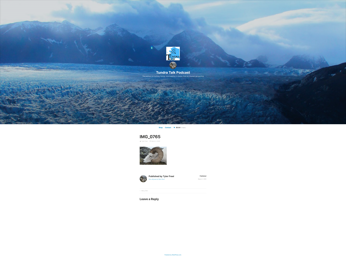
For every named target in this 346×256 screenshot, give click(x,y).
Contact (168, 127)
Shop (161, 127)
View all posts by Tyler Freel (157, 179)
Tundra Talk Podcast (173, 72)
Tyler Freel (144, 141)
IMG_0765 (144, 191)
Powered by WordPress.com (173, 255)
